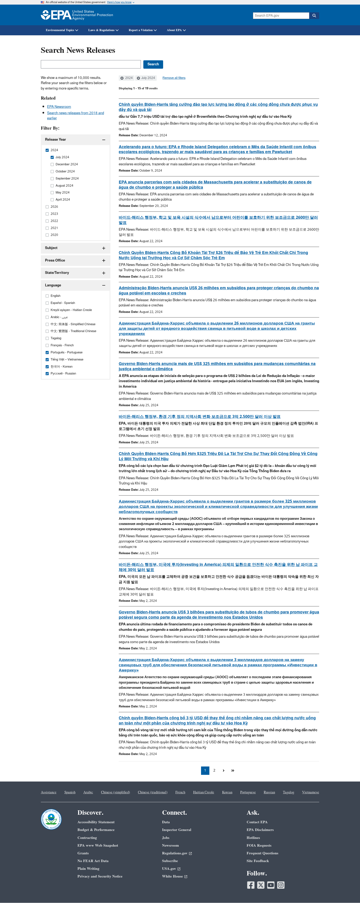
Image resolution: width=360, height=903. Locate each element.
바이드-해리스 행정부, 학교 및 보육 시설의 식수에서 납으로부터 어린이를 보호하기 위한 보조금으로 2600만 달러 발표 (218, 220)
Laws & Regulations (101, 30)
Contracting (87, 838)
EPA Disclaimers (260, 830)
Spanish (69, 792)
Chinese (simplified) (115, 792)
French (180, 792)
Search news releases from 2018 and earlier (75, 115)
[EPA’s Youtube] (271, 885)
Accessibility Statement (96, 822)
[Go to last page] (233, 770)
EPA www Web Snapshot (98, 845)
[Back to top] (348, 891)
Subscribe (170, 861)
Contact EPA (257, 822)
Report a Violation (141, 30)
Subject (51, 248)
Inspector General (176, 830)
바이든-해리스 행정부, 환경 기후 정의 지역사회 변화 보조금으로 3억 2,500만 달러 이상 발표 (200, 416)
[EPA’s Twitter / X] (261, 885)
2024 (128, 78)
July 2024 (148, 78)
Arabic (88, 792)
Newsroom (170, 845)
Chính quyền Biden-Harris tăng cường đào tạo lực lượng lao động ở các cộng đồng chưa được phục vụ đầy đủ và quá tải (218, 107)
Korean (227, 792)
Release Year (55, 139)
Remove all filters (173, 78)
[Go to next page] (223, 770)
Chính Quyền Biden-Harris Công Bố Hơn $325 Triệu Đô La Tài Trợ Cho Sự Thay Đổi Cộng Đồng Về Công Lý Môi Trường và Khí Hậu (218, 456)
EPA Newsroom (59, 107)
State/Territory (57, 273)
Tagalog (288, 792)
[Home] (77, 15)
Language (53, 285)
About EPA (174, 30)
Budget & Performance (96, 830)
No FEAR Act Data (93, 861)
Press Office (55, 260)
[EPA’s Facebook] (251, 885)
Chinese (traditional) (153, 792)
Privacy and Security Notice (100, 876)
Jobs (165, 838)
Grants (83, 853)
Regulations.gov (175, 853)
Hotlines (253, 838)
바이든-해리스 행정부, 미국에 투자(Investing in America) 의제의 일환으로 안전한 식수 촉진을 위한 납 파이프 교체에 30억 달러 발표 (218, 567)
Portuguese (248, 792)
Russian (269, 792)
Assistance (48, 792)
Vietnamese (310, 792)
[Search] (314, 15)
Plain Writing (88, 868)
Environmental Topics (60, 30)
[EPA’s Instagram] (281, 885)
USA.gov (169, 868)
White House (172, 876)
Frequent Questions (262, 853)
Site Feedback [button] (258, 861)
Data (166, 822)
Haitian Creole (203, 792)
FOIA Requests (259, 845)
